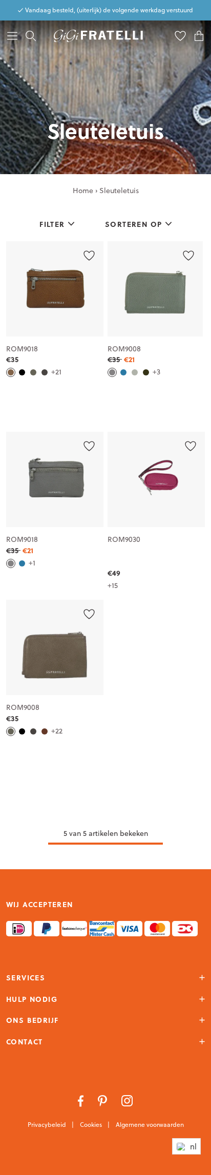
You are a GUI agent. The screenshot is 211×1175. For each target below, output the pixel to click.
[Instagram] (127, 1100)
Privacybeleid (48, 1124)
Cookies (91, 1124)
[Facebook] (82, 1100)
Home (83, 190)
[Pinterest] (103, 1100)
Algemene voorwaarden (150, 1124)
